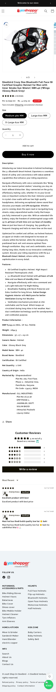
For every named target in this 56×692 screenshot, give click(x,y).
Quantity (6, 129)
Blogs (5, 661)
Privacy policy (22, 682)
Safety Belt (33, 639)
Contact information (26, 686)
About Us (6, 657)
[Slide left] (21, 77)
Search (5, 654)
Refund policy (8, 682)
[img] (8, 488)
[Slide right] (34, 77)
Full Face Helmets (37, 591)
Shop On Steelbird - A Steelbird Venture (28, 674)
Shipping (19, 105)
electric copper (10, 643)
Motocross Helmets (37, 605)
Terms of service (37, 682)
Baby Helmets (35, 636)
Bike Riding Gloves (11, 593)
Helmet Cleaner (10, 614)
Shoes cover (8, 607)
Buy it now (28, 154)
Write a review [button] (28, 469)
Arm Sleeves (8, 621)
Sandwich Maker (10, 636)
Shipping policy (9, 686)
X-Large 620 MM (14, 122)
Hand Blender (9, 639)
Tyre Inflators (8, 618)
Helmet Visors (9, 597)
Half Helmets (34, 608)
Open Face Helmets (38, 601)
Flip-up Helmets (36, 594)
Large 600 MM (39, 115)
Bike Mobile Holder (12, 611)
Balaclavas (7, 600)
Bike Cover (7, 604)
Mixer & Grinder (10, 632)
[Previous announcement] (5, 3)
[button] (46, 11)
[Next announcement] (50, 3)
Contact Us (7, 664)
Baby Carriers (34, 632)
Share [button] (9, 422)
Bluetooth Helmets (37, 598)
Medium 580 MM (14, 115)
